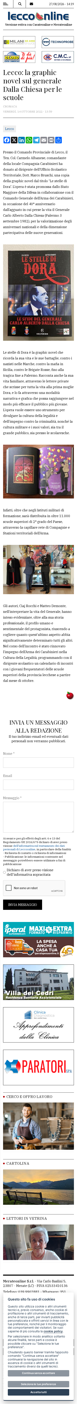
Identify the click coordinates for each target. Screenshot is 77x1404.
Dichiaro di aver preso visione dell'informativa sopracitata (30, 872)
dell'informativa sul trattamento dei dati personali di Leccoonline (34, 847)
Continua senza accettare (38, 1373)
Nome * (9, 753)
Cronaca (10, 106)
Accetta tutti (38, 1392)
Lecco (9, 129)
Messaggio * (12, 798)
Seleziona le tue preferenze (38, 1384)
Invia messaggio (22, 905)
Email (7, 776)
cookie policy (53, 1331)
